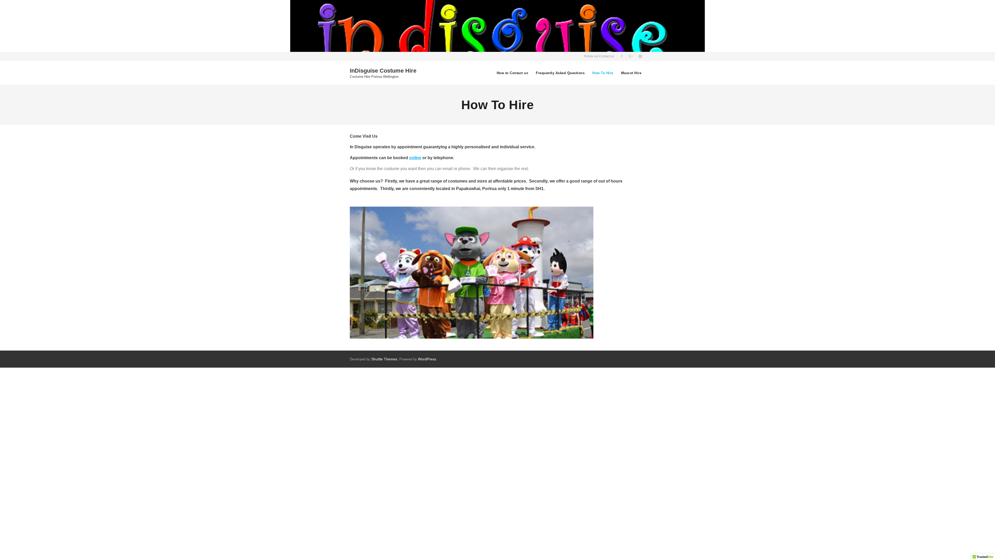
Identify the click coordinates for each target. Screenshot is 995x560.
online (415, 158)
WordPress (427, 359)
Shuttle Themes (384, 359)
